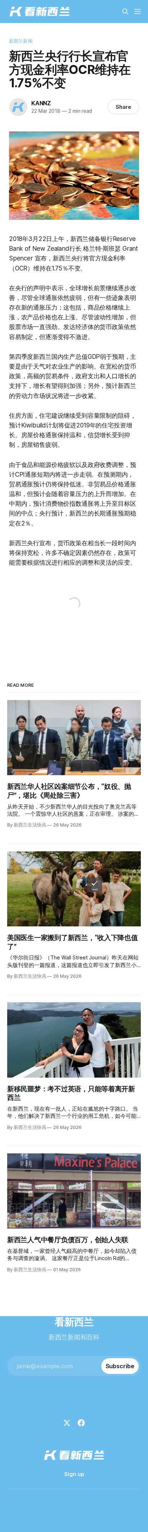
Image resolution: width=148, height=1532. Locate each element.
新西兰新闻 (21, 41)
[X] (66, 1422)
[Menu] (137, 11)
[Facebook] (81, 1422)
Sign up (74, 1474)
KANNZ (41, 103)
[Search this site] (125, 11)
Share (123, 106)
